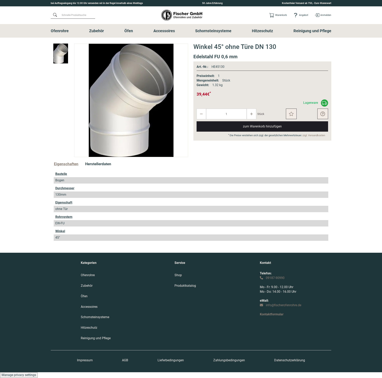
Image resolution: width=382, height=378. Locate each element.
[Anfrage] (322, 114)
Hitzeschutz (262, 30)
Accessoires (164, 30)
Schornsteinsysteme (213, 30)
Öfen (128, 30)
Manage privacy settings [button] (19, 375)
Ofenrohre (60, 30)
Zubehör (96, 30)
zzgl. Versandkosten (313, 135)
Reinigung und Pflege (312, 30)
